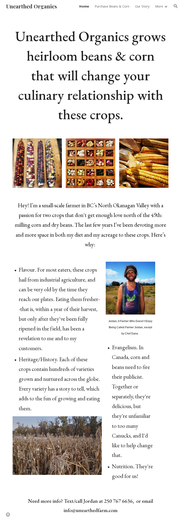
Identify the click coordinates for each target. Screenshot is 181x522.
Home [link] (84, 6)
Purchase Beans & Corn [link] (112, 6)
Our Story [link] (142, 6)
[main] (90, 73)
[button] (175, 6)
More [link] (159, 6)
